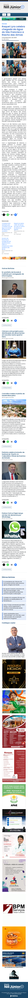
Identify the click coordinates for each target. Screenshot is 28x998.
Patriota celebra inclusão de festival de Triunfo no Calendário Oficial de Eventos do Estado (13, 455)
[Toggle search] (8, 14)
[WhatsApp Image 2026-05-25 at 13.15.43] (14, 731)
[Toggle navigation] (4, 14)
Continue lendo (7, 325)
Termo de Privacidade (16, 993)
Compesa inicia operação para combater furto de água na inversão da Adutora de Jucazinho (7, 227)
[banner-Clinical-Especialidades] (14, 766)
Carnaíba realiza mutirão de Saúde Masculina (13, 395)
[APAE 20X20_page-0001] (14, 795)
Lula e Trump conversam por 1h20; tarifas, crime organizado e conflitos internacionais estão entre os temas (14, 607)
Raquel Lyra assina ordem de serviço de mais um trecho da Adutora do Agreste (19, 226)
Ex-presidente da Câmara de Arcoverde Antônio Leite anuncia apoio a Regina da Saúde (13, 583)
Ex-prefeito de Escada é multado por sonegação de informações (13, 274)
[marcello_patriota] (14, 974)
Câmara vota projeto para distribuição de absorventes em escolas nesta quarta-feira (13, 334)
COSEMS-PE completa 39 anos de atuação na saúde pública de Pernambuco (14, 599)
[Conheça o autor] (14, 639)
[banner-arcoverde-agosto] (14, 258)
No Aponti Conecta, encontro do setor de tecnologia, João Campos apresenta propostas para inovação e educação (13, 591)
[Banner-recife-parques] (14, 702)
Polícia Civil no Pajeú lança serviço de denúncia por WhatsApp (12, 515)
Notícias (4, 24)
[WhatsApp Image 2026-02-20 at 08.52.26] (14, 674)
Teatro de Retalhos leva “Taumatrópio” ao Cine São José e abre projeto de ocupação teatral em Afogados (13, 616)
